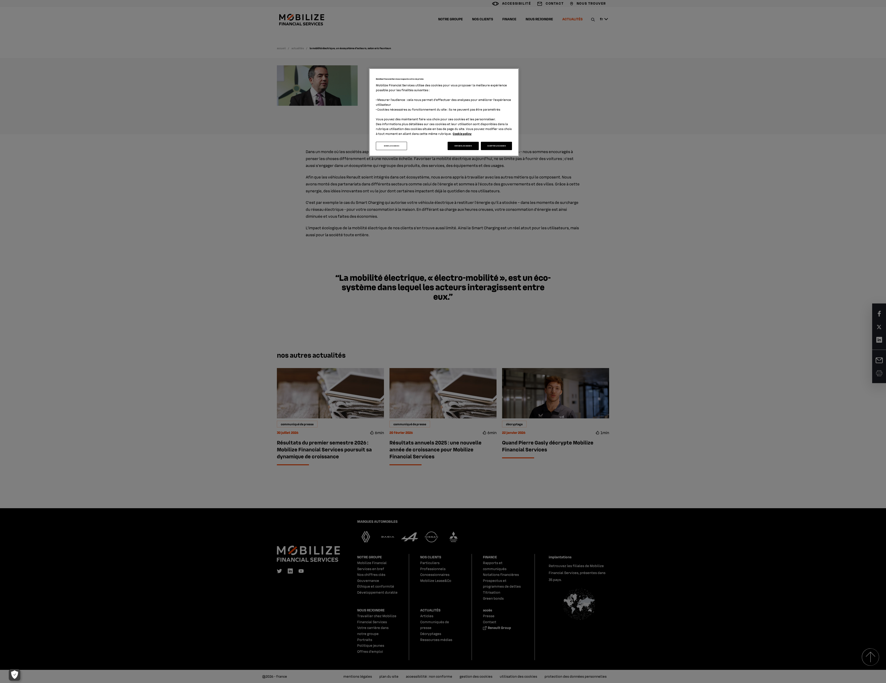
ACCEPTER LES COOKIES (496, 146)
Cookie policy (462, 134)
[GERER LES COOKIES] (14, 675)
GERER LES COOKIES (391, 146)
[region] (444, 112)
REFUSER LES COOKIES (463, 146)
